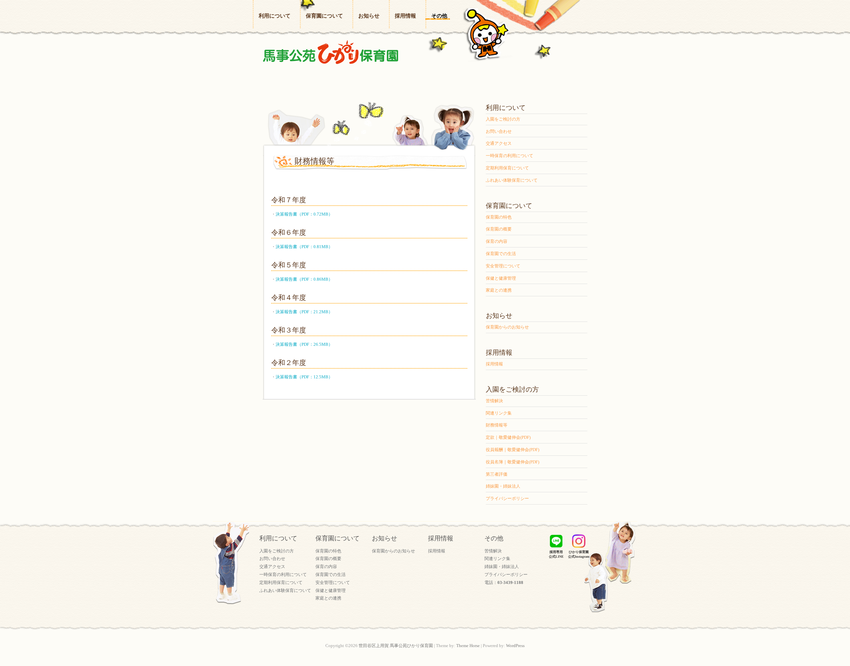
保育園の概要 (499, 229)
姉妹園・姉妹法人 (503, 486)
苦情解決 (494, 400)
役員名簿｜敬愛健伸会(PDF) (512, 461)
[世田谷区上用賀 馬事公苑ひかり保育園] (330, 54)
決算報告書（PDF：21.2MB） (304, 311)
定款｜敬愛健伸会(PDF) (508, 437)
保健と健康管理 (501, 278)
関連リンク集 (499, 413)
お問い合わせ (499, 131)
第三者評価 (496, 474)
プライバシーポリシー (507, 498)
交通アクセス (499, 143)
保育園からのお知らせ (507, 327)
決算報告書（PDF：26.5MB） (304, 344)
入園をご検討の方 (503, 119)
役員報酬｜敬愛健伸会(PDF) (512, 449)
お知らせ (369, 16)
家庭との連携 (499, 290)
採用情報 (405, 16)
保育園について (324, 16)
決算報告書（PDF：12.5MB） (304, 376)
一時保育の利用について (509, 155)
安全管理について (503, 265)
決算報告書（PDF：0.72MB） (304, 214)
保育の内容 (496, 241)
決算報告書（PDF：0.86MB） (304, 279)
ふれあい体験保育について (512, 180)
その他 (439, 16)
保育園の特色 (499, 217)
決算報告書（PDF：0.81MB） (304, 246)
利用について (275, 16)
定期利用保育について (507, 167)
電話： (503, 582)
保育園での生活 (501, 253)
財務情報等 (496, 425)
